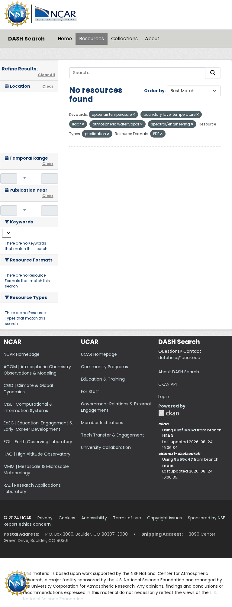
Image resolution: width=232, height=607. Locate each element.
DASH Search (26, 38)
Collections (124, 38)
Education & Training (103, 379)
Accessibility (94, 518)
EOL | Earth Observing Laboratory (38, 442)
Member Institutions (102, 423)
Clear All (46, 74)
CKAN (168, 413)
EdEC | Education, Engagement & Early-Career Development (38, 426)
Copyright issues (164, 518)
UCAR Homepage (99, 354)
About (152, 38)
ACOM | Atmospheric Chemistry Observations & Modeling (37, 370)
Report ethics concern (27, 524)
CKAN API (167, 384)
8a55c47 (183, 459)
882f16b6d (185, 430)
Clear (47, 86)
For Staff (90, 391)
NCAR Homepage (22, 354)
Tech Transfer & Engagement (112, 435)
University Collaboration (106, 447)
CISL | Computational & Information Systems (28, 407)
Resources (91, 38)
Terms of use (127, 518)
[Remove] (134, 114)
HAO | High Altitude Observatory (37, 454)
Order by (154, 91)
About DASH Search (178, 372)
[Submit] (213, 72)
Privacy (45, 518)
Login (163, 397)
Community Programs (104, 367)
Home (65, 38)
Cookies (67, 518)
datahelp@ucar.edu (179, 358)
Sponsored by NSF (206, 518)
